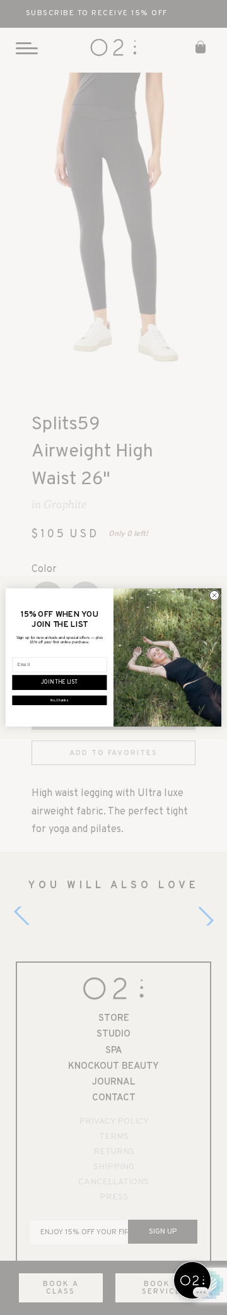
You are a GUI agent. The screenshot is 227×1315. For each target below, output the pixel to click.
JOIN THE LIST (59, 682)
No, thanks (59, 700)
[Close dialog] (214, 595)
